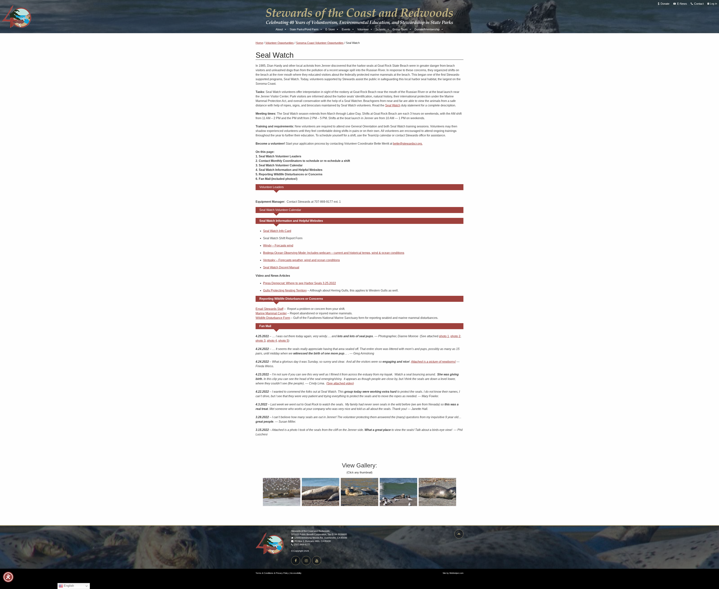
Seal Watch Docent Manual (281, 267)
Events (346, 29)
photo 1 (444, 336)
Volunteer (363, 29)
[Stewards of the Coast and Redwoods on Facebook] (295, 560)
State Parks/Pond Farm (304, 29)
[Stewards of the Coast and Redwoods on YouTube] (316, 560)
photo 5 (283, 340)
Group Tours (400, 29)
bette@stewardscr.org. (408, 143)
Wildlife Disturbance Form (273, 317)
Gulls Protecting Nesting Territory (285, 290)
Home (259, 42)
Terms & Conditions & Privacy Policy (272, 573)
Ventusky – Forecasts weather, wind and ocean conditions (301, 260)
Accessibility (295, 573)
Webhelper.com (456, 573)
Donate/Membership (427, 29)
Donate (665, 3)
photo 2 (455, 336)
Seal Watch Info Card (277, 230)
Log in (713, 3)
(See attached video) (340, 383)
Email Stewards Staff (269, 308)
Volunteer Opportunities (279, 42)
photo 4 (272, 340)
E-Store (330, 29)
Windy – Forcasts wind (278, 245)
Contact (699, 3)
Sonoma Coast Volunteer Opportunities (320, 42)
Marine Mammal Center (271, 313)
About (279, 29)
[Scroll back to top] (457, 534)
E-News (682, 3)
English (68, 585)
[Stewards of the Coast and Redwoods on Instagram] (306, 560)
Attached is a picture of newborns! (433, 361)
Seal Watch (392, 105)
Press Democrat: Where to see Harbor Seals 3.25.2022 (299, 283)
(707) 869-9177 (301, 544)
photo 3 (261, 340)
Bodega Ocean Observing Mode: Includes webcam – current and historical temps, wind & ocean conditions (333, 252)
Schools (381, 29)
